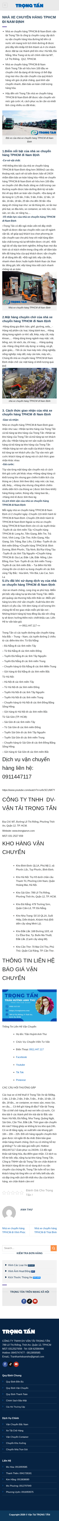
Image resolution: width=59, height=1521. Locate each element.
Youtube (20, 1064)
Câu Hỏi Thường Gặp (15, 1407)
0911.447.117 (36, 1049)
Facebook (21, 1057)
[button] (5, 5)
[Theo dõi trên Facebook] (23, 1301)
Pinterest (21, 1080)
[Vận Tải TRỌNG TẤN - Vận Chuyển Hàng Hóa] (29, 5)
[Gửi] (54, 1248)
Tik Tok (20, 1072)
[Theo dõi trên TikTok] (29, 1301)
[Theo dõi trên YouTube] (35, 1301)
